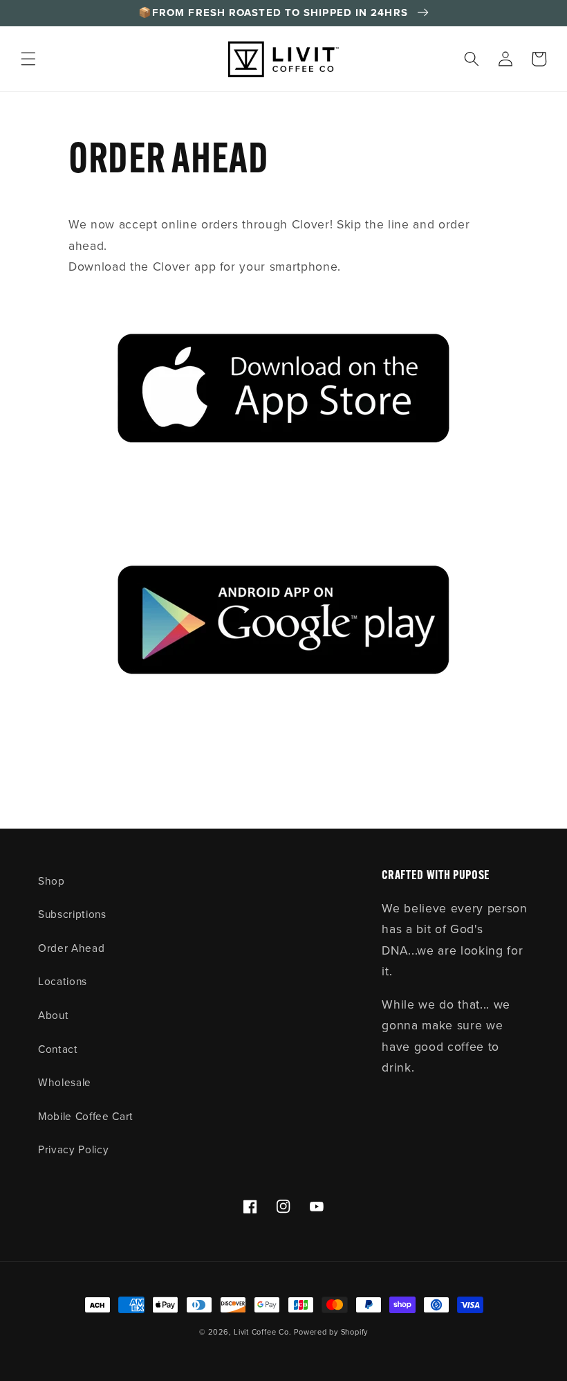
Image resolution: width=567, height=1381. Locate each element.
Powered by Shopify (331, 1331)
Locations (62, 981)
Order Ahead (71, 948)
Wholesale (64, 1082)
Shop (51, 881)
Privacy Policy (73, 1149)
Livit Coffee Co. (262, 1331)
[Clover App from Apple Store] (283, 392)
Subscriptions (72, 914)
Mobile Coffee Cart (85, 1116)
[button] (28, 58)
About (53, 1015)
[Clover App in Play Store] (283, 626)
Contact (58, 1049)
